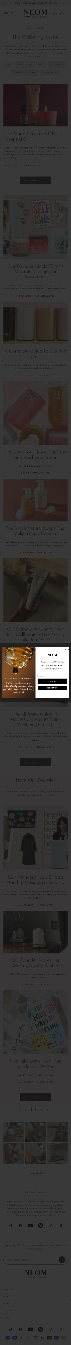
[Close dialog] (67, 649)
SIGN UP (52, 682)
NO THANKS (52, 688)
